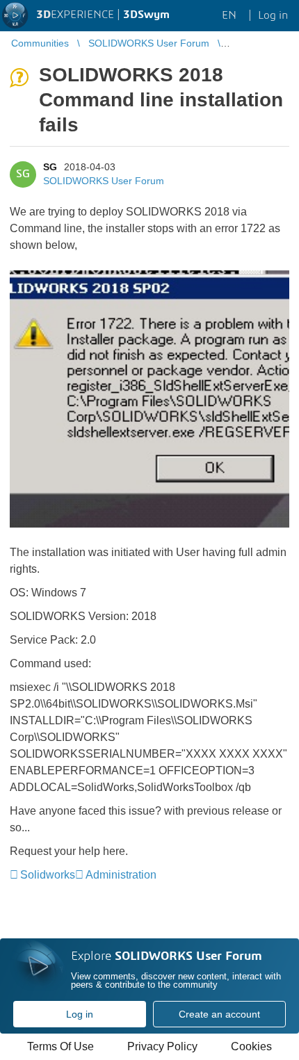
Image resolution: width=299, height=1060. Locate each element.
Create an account (219, 1014)
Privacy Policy (162, 1046)
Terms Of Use (60, 1046)
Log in (79, 1014)
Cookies (251, 1046)
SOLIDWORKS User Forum (103, 180)
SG (50, 166)
